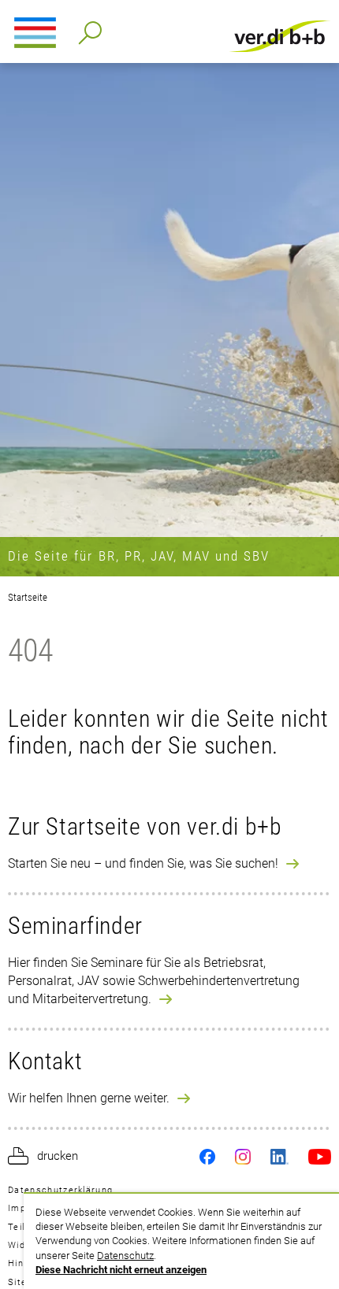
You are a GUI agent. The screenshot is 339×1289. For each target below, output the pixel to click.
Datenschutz (125, 1255)
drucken (57, 1156)
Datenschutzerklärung (60, 1190)
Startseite (27, 597)
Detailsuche (87, 28)
